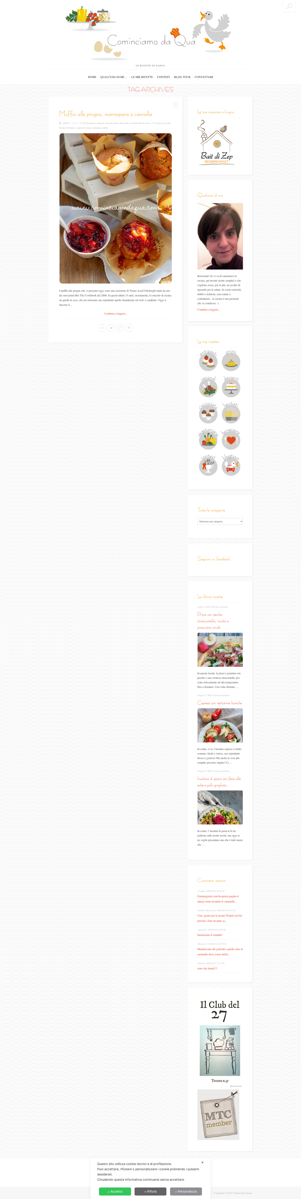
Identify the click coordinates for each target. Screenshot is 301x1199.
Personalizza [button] (187, 1191)
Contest (163, 77)
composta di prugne (83, 127)
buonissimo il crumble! (209, 935)
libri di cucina (144, 123)
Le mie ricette (142, 77)
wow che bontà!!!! (207, 968)
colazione (100, 123)
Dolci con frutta (131, 123)
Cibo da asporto (88, 123)
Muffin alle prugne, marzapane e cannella (105, 113)
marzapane (97, 127)
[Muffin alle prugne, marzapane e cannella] (115, 208)
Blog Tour (182, 77)
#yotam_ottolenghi (66, 127)
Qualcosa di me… (114, 77)
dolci (121, 123)
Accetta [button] (116, 1191)
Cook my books (111, 123)
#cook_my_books (163, 123)
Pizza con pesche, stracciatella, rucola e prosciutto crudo (213, 620)
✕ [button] (202, 1162)
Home (92, 77)
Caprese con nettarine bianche (219, 703)
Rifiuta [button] (152, 1191)
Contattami (204, 77)
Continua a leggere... (115, 313)
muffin (105, 127)
